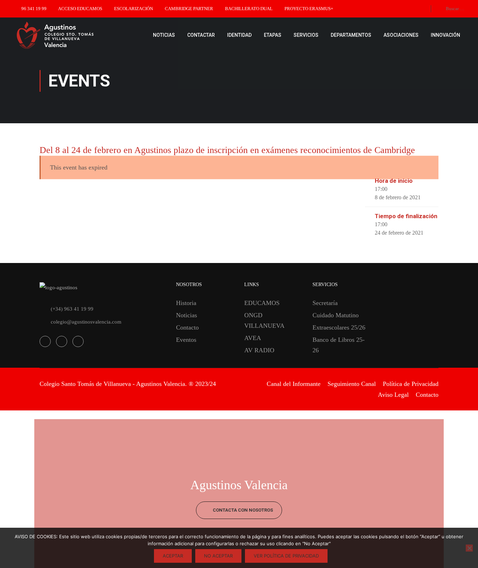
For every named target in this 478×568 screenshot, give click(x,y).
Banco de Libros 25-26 (338, 345)
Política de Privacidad (410, 383)
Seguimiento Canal (352, 383)
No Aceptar (218, 556)
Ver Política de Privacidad (286, 556)
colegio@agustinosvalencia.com (86, 322)
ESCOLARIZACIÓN (133, 8)
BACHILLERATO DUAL (249, 8)
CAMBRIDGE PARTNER (189, 8)
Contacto (187, 327)
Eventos (186, 339)
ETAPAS (272, 35)
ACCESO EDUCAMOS (80, 8)
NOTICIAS (164, 35)
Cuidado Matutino (335, 315)
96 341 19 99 (34, 8)
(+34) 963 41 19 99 (72, 309)
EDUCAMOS (262, 302)
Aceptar (173, 556)
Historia (186, 302)
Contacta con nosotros (242, 510)
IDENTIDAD (239, 35)
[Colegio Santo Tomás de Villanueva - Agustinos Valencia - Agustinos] (76, 35)
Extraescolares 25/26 (338, 327)
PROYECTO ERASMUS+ (308, 8)
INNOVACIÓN (445, 35)
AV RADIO (259, 350)
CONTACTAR (201, 35)
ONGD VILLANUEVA (264, 320)
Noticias (186, 315)
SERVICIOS (306, 35)
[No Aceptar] (469, 548)
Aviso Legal (393, 394)
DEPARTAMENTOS (351, 35)
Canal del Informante (294, 383)
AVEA (252, 337)
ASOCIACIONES (401, 35)
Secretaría (325, 302)
